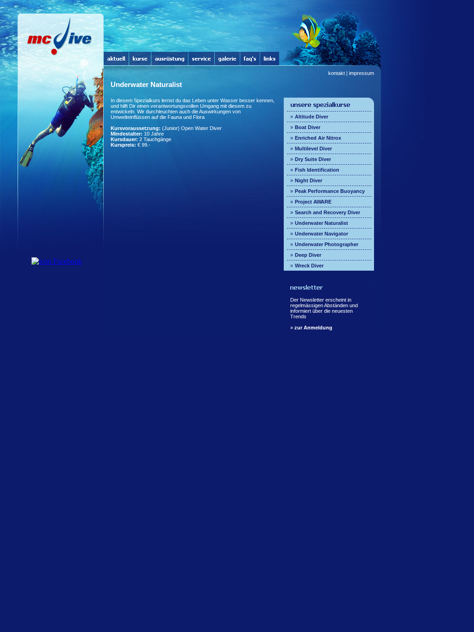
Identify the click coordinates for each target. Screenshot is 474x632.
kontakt (336, 73)
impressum (361, 73)
